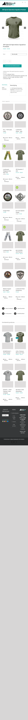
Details (11, 137)
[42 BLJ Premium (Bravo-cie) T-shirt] (20, 337)
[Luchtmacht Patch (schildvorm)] (20, 275)
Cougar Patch (6, 210)
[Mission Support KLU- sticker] (7, 275)
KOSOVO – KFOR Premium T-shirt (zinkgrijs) (7, 391)
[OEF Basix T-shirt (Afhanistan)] (20, 376)
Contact (14, 421)
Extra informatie (4, 88)
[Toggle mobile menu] (25, 2)
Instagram (22, 429)
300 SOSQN (7, 75)
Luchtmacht (5, 78)
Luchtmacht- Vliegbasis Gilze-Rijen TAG (7, 171)
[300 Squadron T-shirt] (20, 155)
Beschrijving (4, 84)
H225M (21, 77)
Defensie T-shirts (10, 74)
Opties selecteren (18, 138)
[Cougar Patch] (7, 197)
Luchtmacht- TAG (7, 250)
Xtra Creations (21, 439)
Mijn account (14, 425)
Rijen (10, 78)
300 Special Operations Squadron (18, 75)
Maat (4, 54)
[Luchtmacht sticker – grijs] (20, 116)
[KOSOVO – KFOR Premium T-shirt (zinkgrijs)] (7, 376)
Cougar (12, 77)
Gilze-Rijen (17, 77)
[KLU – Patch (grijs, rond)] (7, 116)
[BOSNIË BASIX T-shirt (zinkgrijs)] (7, 337)
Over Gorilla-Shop (14, 417)
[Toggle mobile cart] (22, 2)
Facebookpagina (14, 413)
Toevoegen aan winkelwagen (12, 65)
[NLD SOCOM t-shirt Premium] (20, 236)
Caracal (9, 77)
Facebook (23, 426)
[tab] (5, 84)
